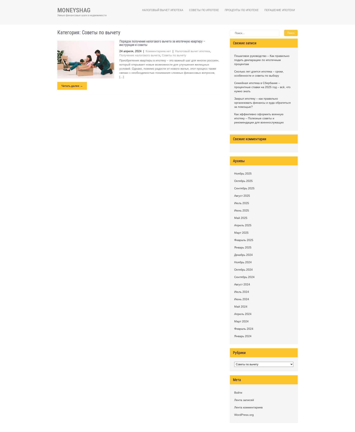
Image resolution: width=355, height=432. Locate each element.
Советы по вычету (174, 55)
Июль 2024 (241, 291)
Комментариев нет (158, 51)
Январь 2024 (242, 336)
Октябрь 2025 (243, 181)
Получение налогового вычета (139, 55)
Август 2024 (242, 284)
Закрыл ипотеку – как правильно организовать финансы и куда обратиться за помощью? (262, 102)
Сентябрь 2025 (244, 188)
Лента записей (244, 400)
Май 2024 (240, 306)
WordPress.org (244, 414)
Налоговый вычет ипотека (162, 10)
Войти (238, 392)
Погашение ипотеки (279, 10)
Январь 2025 (242, 247)
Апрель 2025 (242, 225)
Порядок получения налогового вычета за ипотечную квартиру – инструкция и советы (162, 43)
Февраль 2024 (243, 328)
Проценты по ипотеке (242, 10)
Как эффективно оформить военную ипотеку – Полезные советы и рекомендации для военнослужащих (259, 118)
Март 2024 (241, 321)
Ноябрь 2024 (243, 262)
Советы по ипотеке (204, 10)
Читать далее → (72, 85)
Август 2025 (242, 195)
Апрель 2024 (242, 314)
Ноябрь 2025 (243, 173)
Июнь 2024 (241, 299)
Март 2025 (241, 232)
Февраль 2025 (243, 240)
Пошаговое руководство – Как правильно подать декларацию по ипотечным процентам (261, 60)
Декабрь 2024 (243, 254)
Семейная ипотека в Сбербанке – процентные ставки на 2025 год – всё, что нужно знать (262, 87)
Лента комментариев (248, 407)
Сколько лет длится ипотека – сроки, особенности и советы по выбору (259, 73)
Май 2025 (240, 217)
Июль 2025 (241, 203)
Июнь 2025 (241, 210)
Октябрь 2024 (243, 269)
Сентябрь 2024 (244, 277)
